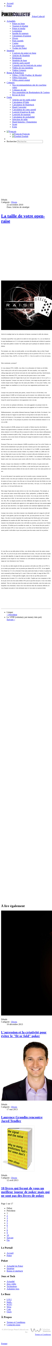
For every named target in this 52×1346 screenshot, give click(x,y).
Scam (14, 124)
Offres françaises (19, 77)
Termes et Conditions (16, 1322)
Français (26, 134)
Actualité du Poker (15, 1266)
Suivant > (11, 619)
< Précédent (12, 615)
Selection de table (20, 119)
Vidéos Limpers (19, 70)
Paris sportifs (17, 41)
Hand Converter (19, 107)
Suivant (10, 1238)
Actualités (11, 21)
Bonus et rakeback (15, 1271)
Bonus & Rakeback (15, 73)
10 (8, 1235)
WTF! (9, 1304)
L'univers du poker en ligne (24, 53)
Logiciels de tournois (21, 114)
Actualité (11, 1281)
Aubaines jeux (13, 1289)
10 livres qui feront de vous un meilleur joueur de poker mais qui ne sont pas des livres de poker (25, 1191)
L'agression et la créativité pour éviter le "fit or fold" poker (24, 1034)
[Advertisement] (26, 170)
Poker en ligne (18, 23)
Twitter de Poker (19, 48)
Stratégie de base (19, 60)
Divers (15, 38)
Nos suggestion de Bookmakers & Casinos (31, 92)
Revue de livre (18, 95)
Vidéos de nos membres (22, 68)
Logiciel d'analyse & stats (23, 112)
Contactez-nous (13, 1325)
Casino (15, 43)
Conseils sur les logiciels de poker (27, 65)
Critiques (11, 82)
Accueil (10, 3)
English (24, 136)
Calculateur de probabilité (23, 117)
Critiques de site (19, 90)
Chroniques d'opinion (21, 36)
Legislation (17, 31)
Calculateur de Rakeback (23, 105)
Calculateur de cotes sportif (24, 109)
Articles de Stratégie (21, 55)
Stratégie (10, 50)
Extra (14, 127)
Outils (9, 97)
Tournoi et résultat (20, 26)
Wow (9, 1307)
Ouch (9, 1312)
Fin (8, 1240)
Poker (9, 6)
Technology (12, 1286)
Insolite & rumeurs (20, 33)
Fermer (4, 1343)
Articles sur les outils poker (24, 100)
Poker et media (18, 28)
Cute (9, 1309)
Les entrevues (18, 46)
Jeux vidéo (11, 1284)
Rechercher (12, 141)
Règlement (17, 58)
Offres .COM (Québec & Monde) (27, 75)
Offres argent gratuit (21, 80)
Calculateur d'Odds (20, 102)
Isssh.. (9, 1302)
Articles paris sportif (21, 63)
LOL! (9, 1299)
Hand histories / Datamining (24, 122)
